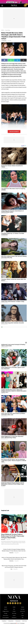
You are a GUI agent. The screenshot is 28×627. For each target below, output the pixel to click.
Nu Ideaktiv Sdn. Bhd (13, 623)
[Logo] (14, 597)
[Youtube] (18, 603)
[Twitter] (13, 603)
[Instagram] (10, 603)
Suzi (11, 569)
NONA (2, 30)
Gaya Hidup (7, 30)
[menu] (2, 5)
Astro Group (22, 623)
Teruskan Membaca (14, 131)
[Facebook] (8, 603)
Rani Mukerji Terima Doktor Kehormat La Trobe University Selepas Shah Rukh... (12, 536)
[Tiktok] (15, 603)
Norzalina (4, 40)
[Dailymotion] (20, 603)
